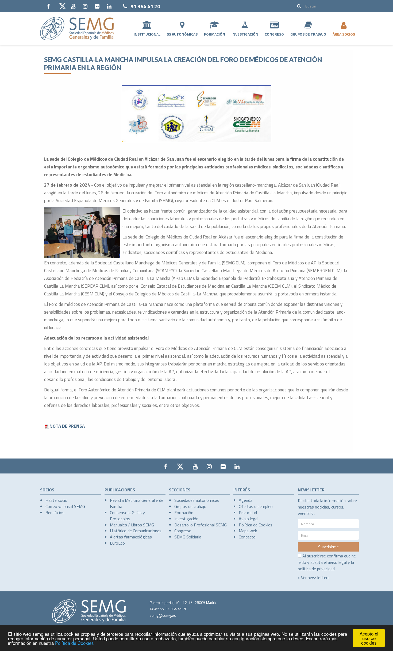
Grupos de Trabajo (308, 34)
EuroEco (117, 543)
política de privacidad (316, 568)
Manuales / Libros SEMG (132, 525)
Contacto (247, 537)
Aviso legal (248, 518)
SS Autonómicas (182, 34)
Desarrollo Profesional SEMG (200, 525)
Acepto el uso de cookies (369, 638)
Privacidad (248, 512)
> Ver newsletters (314, 577)
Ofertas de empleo (256, 506)
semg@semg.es (163, 615)
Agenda (245, 500)
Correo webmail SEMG (65, 506)
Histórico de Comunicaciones (135, 530)
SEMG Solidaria (187, 537)
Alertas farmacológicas (131, 537)
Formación (214, 34)
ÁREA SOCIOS (344, 34)
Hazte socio (56, 500)
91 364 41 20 (145, 6)
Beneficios (54, 512)
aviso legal (337, 562)
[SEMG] (77, 28)
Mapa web (248, 530)
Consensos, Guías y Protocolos (127, 515)
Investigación (245, 34)
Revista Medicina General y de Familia (136, 503)
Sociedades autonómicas (196, 500)
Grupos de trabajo (190, 506)
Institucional (147, 34)
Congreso (274, 34)
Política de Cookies (74, 643)
